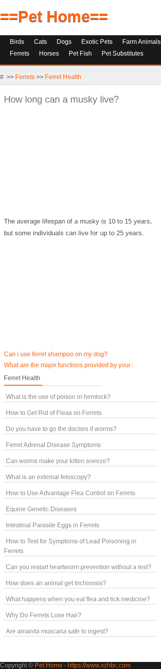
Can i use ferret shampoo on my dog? (55, 354)
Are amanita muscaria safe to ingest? (57, 631)
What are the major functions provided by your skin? (75, 365)
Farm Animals (141, 41)
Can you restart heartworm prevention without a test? (78, 567)
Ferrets (25, 77)
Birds (17, 41)
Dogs (64, 41)
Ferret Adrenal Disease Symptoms (53, 445)
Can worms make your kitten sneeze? (58, 461)
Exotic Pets (97, 41)
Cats (40, 41)
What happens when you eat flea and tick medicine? (78, 599)
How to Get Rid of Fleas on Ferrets (54, 412)
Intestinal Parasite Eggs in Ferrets (52, 525)
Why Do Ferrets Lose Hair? (43, 615)
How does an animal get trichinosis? (56, 583)
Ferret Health (63, 77)
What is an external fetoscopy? (48, 477)
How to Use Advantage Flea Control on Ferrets (70, 493)
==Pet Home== (54, 16)
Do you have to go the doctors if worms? (61, 429)
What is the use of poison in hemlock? (58, 396)
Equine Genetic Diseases (41, 509)
